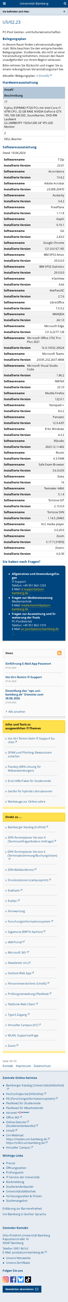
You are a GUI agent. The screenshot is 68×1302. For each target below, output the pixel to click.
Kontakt (8, 1066)
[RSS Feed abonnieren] (59, 653)
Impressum (23, 1066)
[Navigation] (5, 3)
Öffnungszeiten (16, 1168)
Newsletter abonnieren (19, 1289)
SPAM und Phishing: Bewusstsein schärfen (30, 754)
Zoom (12, 1046)
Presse (10, 1163)
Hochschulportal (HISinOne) (24, 1094)
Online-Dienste (16, 1122)
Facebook (13, 1279)
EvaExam (14, 890)
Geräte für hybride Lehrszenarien (30, 791)
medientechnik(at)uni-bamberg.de (31, 607)
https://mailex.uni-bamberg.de (26, 1139)
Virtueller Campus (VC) (23, 1025)
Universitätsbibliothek (21, 1191)
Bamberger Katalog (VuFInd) (27, 827)
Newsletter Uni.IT (19, 963)
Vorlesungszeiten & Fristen (24, 1196)
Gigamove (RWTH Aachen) (25, 932)
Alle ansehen (16, 712)
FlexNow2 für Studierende (23, 1103)
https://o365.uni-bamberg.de (25, 1143)
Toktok (28, 1279)
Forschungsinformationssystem (29, 921)
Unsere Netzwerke (18, 1258)
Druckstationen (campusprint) (28, 880)
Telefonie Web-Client (21, 1004)
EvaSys (12, 901)
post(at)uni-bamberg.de (28, 1252)
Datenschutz (42, 1066)
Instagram (6, 1279)
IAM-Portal (15, 942)
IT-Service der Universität (23, 1177)
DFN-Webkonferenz (21, 870)
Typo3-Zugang (17, 1015)
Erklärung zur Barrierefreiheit (22, 1209)
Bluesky (21, 1279)
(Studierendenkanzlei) (20, 1126)
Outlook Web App (19, 973)
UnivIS (10, 1131)
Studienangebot (17, 1201)
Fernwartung (16, 911)
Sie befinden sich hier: (16, 11)
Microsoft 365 (17, 952)
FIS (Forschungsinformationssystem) (30, 1099)
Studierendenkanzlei (19, 1187)
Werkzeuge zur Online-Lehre (27, 801)
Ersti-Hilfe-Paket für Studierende (29, 781)
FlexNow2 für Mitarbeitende (24, 1108)
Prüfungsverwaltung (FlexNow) (28, 994)
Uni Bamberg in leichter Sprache (24, 1214)
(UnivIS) (44, 76)
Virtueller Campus (18, 1148)
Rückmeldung (15, 1182)
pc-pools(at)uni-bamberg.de (40, 629)
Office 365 (12, 1117)
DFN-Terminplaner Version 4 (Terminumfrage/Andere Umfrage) (30, 839)
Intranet (11, 1113)
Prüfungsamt (15, 1172)
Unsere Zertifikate (18, 1263)
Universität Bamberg (34, 3)
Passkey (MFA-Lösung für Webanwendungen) (24, 768)
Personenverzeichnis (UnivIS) (27, 983)
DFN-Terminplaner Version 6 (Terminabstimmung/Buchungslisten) (32, 853)
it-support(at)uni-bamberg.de (28, 591)
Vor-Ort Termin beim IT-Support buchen (31, 740)
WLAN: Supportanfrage (23, 1035)
